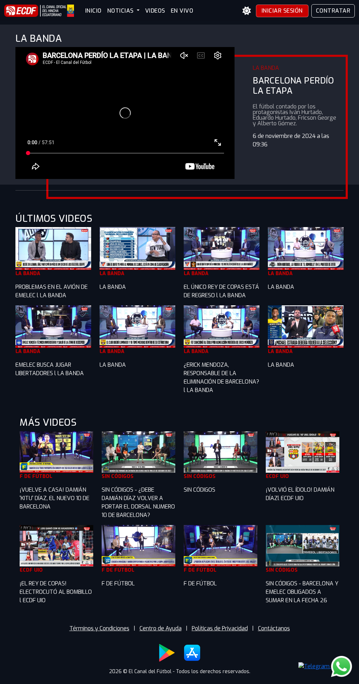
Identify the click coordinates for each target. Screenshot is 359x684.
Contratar (333, 10)
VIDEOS (155, 10)
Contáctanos (274, 628)
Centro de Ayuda (161, 628)
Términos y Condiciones (99, 628)
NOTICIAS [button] (121, 10)
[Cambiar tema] (247, 11)
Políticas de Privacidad (220, 628)
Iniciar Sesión (282, 10)
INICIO (93, 10)
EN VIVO (182, 10)
